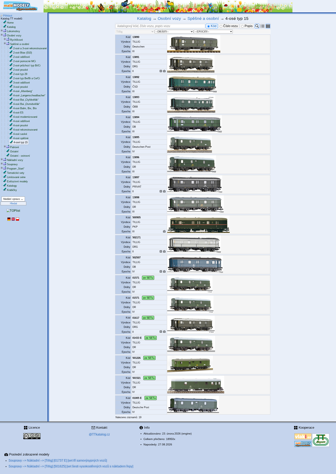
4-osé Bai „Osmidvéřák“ (26, 104)
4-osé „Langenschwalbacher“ (29, 95)
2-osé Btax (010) (22, 52)
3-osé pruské (20, 86)
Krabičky (12, 190)
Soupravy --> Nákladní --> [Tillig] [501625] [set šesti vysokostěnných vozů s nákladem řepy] (71, 466)
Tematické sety (15, 172)
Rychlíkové (16, 39)
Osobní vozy (14, 35)
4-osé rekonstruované (25, 129)
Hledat (13, 203)
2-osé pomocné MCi (24, 61)
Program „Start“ (15, 168)
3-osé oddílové (21, 82)
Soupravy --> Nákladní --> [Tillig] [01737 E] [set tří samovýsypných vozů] (58, 460)
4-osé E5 (18, 112)
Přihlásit (7, 15)
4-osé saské (20, 134)
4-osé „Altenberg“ (22, 91)
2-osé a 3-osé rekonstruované (30, 48)
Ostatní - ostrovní (20, 155)
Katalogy (12, 185)
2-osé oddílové (21, 56)
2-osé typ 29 (20, 74)
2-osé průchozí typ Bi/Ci (26, 65)
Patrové (14, 147)
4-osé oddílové (21, 121)
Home (10, 22)
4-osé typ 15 (21, 142)
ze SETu (148, 277)
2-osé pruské (20, 69)
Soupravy (12, 164)
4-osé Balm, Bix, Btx (25, 108)
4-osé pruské (20, 125)
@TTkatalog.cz (99, 434)
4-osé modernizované (25, 116)
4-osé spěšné (20, 138)
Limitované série (16, 177)
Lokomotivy (13, 31)
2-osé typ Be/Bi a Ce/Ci (26, 78)
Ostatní (14, 151)
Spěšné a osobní (19, 44)
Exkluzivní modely (17, 181)
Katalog (11, 26)
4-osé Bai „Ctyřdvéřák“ (25, 99)
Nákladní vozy (15, 160)
